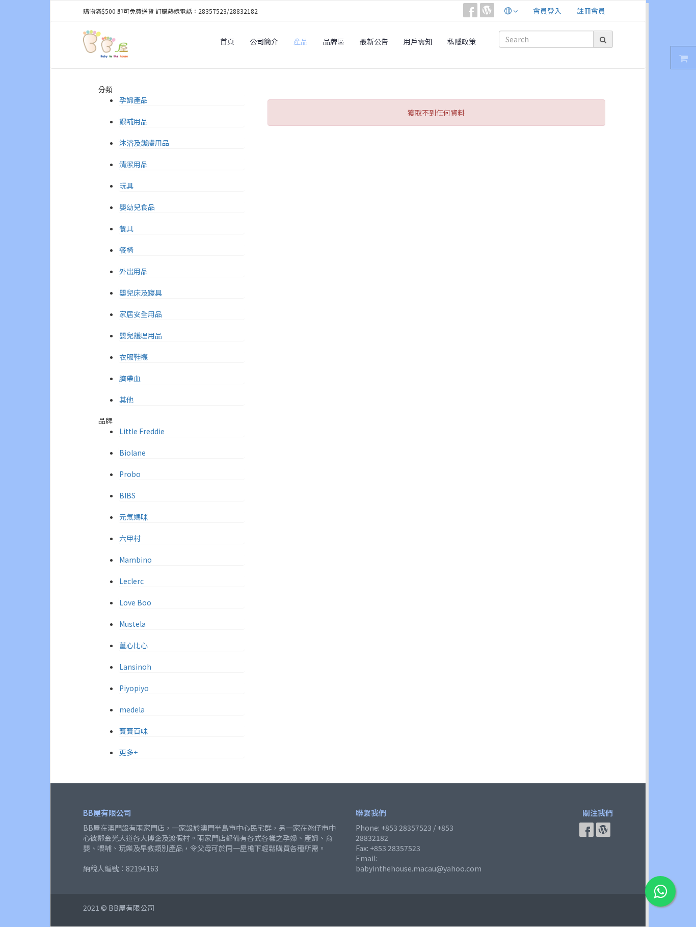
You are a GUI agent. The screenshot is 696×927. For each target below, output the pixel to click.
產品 (300, 41)
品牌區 (333, 41)
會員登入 (547, 11)
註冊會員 (591, 11)
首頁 (227, 41)
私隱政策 (461, 41)
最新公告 (374, 41)
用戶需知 (418, 41)
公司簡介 (264, 41)
